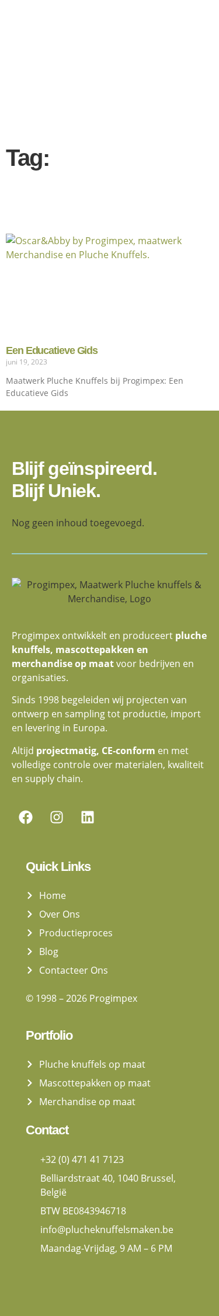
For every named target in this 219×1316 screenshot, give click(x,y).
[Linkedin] (88, 817)
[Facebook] (26, 817)
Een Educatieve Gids (52, 350)
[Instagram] (57, 817)
